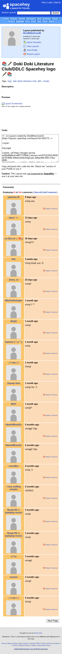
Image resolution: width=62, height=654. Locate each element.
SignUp (57, 2)
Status (33, 645)
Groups (11, 21)
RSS (38, 643)
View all (37, 192)
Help (43, 2)
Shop (44, 21)
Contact (15, 645)
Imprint (57, 643)
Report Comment (51, 209)
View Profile (32, 50)
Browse (13, 18)
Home (6, 18)
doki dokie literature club (24, 81)
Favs (27, 21)
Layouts (20, 21)
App (39, 21)
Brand (26, 643)
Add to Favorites (33, 42)
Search (56, 13)
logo (10, 81)
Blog (39, 18)
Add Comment (49, 192)
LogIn (49, 2)
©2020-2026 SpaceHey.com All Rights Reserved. (31, 649)
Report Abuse (24, 645)
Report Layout (33, 54)
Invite (33, 21)
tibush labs (38, 633)
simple (46, 81)
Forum (55, 18)
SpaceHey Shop (44, 645)
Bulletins (47, 18)
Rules (15, 643)
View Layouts (32, 46)
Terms (43, 643)
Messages (31, 18)
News (10, 643)
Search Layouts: (9, 12)
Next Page (53, 621)
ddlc (39, 81)
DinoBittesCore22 (32, 33)
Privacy (50, 643)
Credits (32, 643)
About (51, 21)
